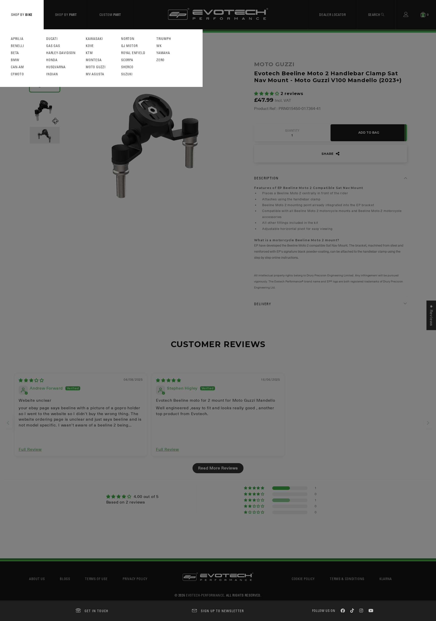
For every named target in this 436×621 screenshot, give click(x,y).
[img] (31, 380)
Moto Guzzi (96, 67)
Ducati (52, 39)
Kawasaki (94, 39)
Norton (127, 39)
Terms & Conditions (347, 579)
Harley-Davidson (61, 53)
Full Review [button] (30, 449)
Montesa (94, 60)
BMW (15, 60)
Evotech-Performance (205, 595)
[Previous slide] (8, 422)
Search (374, 14)
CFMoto (17, 74)
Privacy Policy (135, 579)
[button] (267, 93)
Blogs (65, 579)
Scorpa (127, 60)
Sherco (127, 67)
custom (110, 14)
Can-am (17, 67)
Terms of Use (96, 579)
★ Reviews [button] (431, 315)
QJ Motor (129, 46)
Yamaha (163, 53)
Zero (160, 60)
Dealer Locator (332, 14)
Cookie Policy (303, 579)
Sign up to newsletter (222, 611)
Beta (15, 53)
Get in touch (96, 611)
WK (159, 46)
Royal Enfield (133, 53)
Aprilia (17, 39)
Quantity (292, 130)
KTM (89, 53)
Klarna (385, 579)
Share (328, 154)
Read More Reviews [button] (218, 468)
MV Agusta (95, 74)
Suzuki (127, 74)
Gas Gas (53, 46)
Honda (52, 60)
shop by (22, 14)
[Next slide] (428, 422)
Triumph (163, 39)
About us (37, 579)
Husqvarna (56, 67)
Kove (90, 46)
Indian (52, 74)
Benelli (17, 46)
